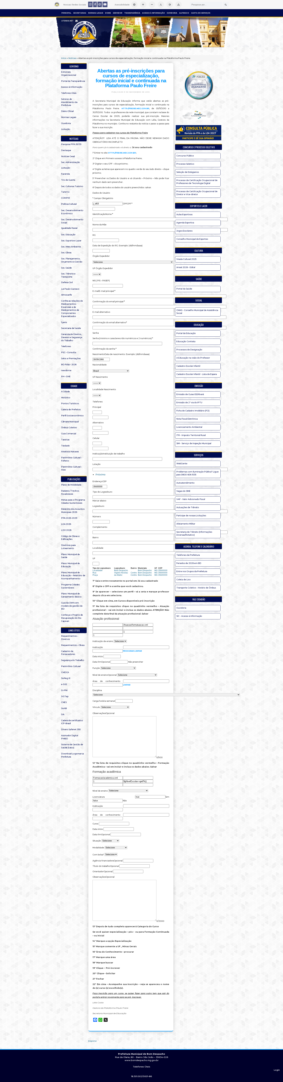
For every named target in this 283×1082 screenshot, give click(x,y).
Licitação (65, 129)
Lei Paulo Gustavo (70, 289)
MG (156, 570)
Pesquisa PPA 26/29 (71, 144)
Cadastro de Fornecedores (68, 653)
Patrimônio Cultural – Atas (71, 468)
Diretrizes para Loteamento (68, 547)
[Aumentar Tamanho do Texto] (143, 4)
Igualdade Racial (69, 228)
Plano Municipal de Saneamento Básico (71, 595)
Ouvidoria (172, 13)
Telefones (66, 346)
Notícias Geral (68, 156)
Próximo (100, 474)
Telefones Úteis (68, 93)
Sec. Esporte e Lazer (71, 240)
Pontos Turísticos (70, 403)
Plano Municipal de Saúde (70, 556)
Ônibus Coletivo (69, 427)
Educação (199, 324)
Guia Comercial (68, 433)
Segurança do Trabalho (72, 660)
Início (63, 58)
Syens (64, 322)
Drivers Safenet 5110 (71, 729)
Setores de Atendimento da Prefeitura (69, 102)
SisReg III (65, 678)
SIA (62, 714)
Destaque (66, 150)
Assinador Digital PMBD (69, 737)
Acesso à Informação (153, 13)
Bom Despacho (121, 570)
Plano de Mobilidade (71, 485)
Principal (66, 13)
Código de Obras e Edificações (70, 538)
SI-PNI (64, 690)
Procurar (128, 651)
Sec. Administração (70, 162)
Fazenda (65, 174)
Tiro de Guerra (68, 180)
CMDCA (65, 672)
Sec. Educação (68, 234)
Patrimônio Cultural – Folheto (71, 459)
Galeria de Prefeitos (71, 409)
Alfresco (184, 13)
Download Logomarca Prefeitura (72, 755)
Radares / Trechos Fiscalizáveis (70, 492)
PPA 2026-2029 (69, 518)
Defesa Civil (67, 282)
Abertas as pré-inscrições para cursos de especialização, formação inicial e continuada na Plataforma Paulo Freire (131, 78)
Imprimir (92, 1041)
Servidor (117, 13)
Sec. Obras (66, 252)
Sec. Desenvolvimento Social (72, 221)
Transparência (132, 13)
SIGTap (65, 696)
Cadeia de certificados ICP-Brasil (72, 722)
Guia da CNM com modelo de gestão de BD (71, 606)
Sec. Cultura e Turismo (72, 186)
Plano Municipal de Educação (70, 565)
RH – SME (66, 376)
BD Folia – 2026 (69, 364)
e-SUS (64, 684)
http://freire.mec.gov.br (135, 108)
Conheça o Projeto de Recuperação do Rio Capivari (72, 618)
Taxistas (65, 439)
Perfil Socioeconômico (72, 415)
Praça (95, 575)
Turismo (65, 192)
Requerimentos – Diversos (69, 637)
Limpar (138, 651)
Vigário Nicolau (121, 573)
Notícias (72, 58)
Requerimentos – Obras (73, 645)
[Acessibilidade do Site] (134, 4)
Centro (134, 573)
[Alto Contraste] (169, 4)
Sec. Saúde (66, 268)
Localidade (98, 570)
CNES (64, 702)
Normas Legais (95, 13)
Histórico (65, 397)
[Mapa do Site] (178, 4)
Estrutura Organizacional (68, 73)
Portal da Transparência (73, 81)
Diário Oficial (67, 111)
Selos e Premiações (71, 358)
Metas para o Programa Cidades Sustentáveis (73, 501)
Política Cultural (68, 204)
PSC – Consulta (68, 352)
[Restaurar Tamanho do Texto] (161, 4)
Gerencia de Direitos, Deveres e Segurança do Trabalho (71, 337)
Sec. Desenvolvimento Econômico (72, 212)
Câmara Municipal (70, 421)
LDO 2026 (66, 530)
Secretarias (79, 13)
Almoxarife (66, 295)
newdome (66, 370)
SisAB (64, 708)
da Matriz (118, 575)
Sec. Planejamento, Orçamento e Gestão (71, 260)
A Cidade (65, 391)
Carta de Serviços (200, 13)
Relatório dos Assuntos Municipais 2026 (73, 510)
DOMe (108, 13)
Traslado (65, 445)
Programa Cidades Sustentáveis (70, 586)
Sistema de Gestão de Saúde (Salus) (72, 746)
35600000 (162, 570)
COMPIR (65, 198)
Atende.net (67, 21)
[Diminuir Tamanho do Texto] (152, 4)
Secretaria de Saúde (71, 328)
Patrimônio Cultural (70, 666)
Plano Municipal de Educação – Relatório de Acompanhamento (73, 575)
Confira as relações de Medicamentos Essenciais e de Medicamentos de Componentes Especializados (72, 308)
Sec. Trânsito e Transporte (68, 275)
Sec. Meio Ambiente (71, 246)
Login (277, 1070)
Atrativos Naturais (70, 451)
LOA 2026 (66, 524)
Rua (94, 573)
